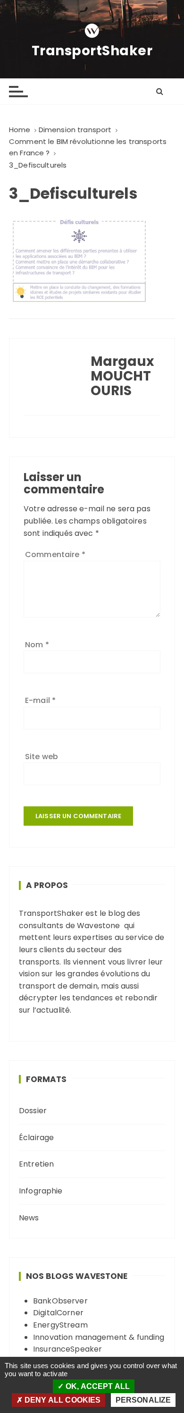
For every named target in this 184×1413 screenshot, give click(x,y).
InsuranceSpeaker (67, 1349)
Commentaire (55, 554)
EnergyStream (60, 1325)
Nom (37, 644)
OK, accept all (97, 1386)
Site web (41, 756)
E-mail (40, 700)
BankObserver (60, 1300)
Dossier (33, 1110)
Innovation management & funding (99, 1337)
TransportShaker (92, 50)
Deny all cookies (62, 1400)
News (29, 1217)
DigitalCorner (58, 1312)
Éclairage (36, 1137)
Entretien (36, 1164)
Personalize (143, 1400)
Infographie (41, 1190)
